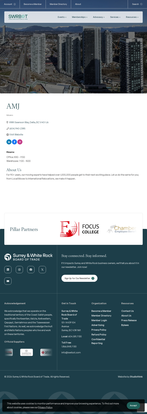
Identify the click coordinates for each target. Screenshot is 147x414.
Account (8, 4)
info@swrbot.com (71, 352)
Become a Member (33, 4)
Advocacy (98, 17)
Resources (131, 17)
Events (61, 17)
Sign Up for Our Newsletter (77, 278)
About (78, 4)
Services (114, 17)
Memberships (79, 17)
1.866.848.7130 (69, 346)
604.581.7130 (75, 336)
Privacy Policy (45, 407)
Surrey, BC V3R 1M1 (71, 330)
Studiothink (136, 376)
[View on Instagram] (19, 143)
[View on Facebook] (14, 143)
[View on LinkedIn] (8, 143)
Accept (133, 405)
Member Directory (58, 4)
